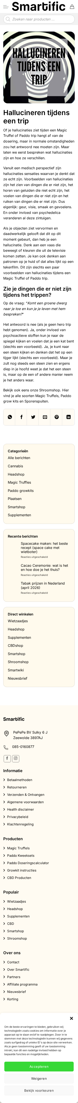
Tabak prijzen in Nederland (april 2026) (43, 585)
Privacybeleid (17, 817)
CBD (10, 924)
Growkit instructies (21, 870)
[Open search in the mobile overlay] (39, 19)
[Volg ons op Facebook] (7, 758)
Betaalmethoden (19, 780)
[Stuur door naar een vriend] (44, 417)
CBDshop (15, 645)
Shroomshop (18, 662)
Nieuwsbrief (17, 678)
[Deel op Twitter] (33, 417)
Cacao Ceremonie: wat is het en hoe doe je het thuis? (44, 567)
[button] (71, 1018)
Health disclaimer (20, 809)
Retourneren (17, 787)
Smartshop (16, 507)
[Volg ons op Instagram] (15, 758)
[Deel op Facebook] (21, 417)
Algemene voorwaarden (25, 802)
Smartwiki (16, 670)
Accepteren (39, 1066)
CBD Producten (19, 878)
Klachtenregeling (20, 824)
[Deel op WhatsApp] (9, 417)
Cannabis (15, 466)
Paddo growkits (21, 490)
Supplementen (19, 515)
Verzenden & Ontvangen (25, 795)
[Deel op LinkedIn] (68, 417)
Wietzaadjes (18, 621)
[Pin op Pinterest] (56, 417)
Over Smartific (18, 969)
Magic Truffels (18, 848)
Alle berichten (19, 458)
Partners (13, 977)
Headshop (16, 474)
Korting (12, 999)
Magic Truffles (19, 482)
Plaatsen (14, 498)
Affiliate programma (22, 984)
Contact (13, 962)
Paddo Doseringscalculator (28, 863)
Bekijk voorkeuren (39, 1090)
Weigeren (39, 1078)
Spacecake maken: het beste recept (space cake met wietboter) (44, 547)
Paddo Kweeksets (20, 855)
